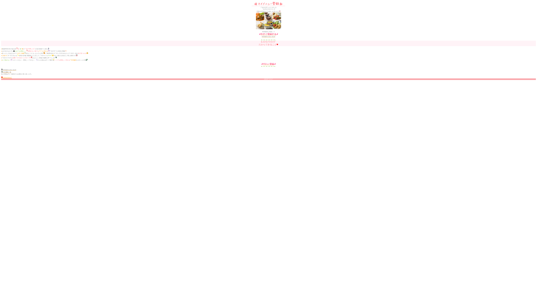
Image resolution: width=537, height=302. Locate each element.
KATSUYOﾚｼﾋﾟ (7, 77)
